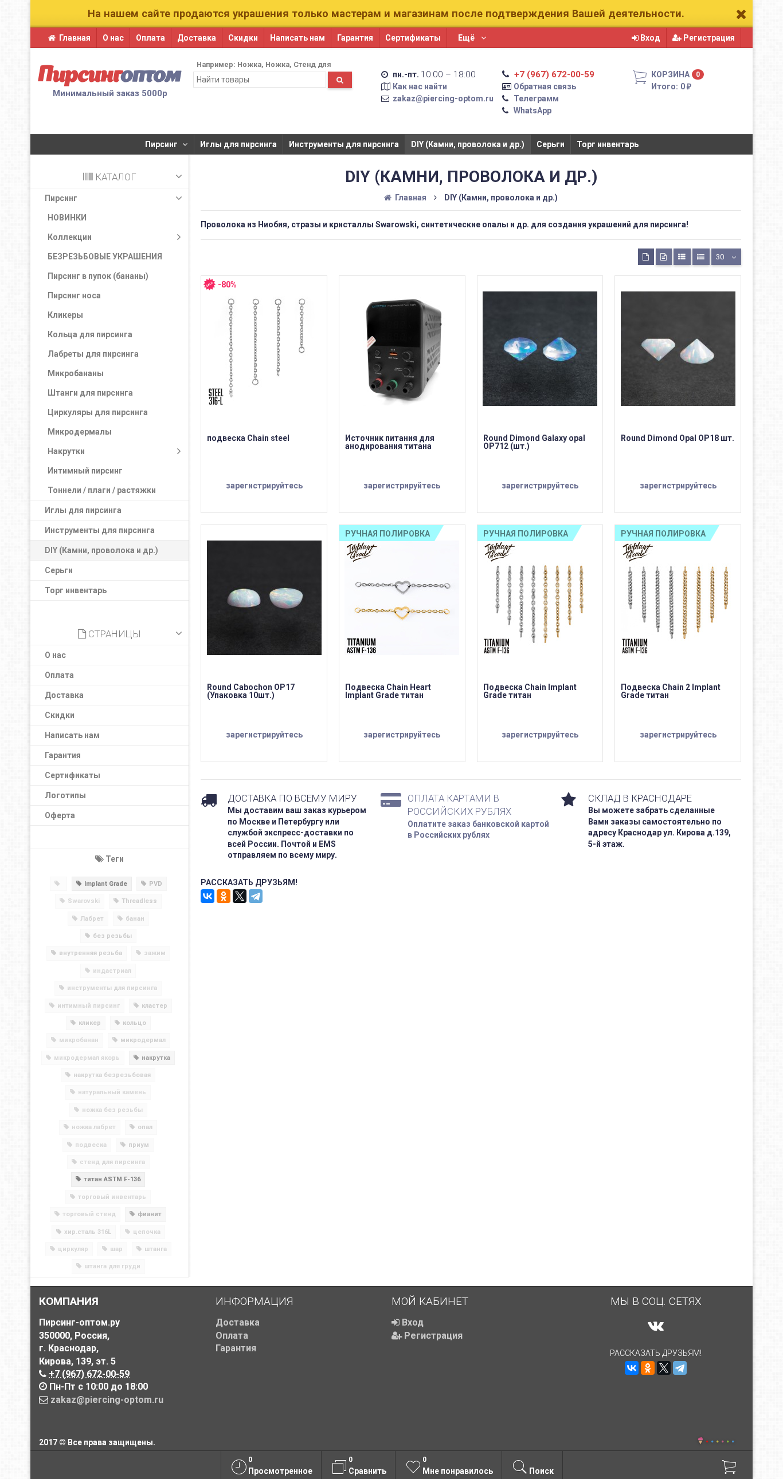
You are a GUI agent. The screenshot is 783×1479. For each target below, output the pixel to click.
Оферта (60, 815)
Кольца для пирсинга (90, 334)
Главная (75, 37)
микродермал (143, 1040)
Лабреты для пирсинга (93, 353)
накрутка (156, 1058)
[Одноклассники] (223, 896)
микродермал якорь (87, 1058)
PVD (155, 884)
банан (135, 918)
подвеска (91, 1145)
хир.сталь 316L (87, 1232)
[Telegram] (256, 896)
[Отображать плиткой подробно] (664, 257)
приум (138, 1145)
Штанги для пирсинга (90, 392)
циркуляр (73, 1249)
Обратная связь (545, 86)
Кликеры (65, 315)
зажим (155, 953)
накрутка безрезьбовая (112, 1075)
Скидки (243, 37)
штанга (155, 1249)
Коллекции (70, 237)
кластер (154, 1005)
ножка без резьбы (112, 1110)
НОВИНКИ (67, 217)
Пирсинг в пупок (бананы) (98, 276)
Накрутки (66, 451)
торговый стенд (89, 1214)
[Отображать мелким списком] (701, 257)
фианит (150, 1214)
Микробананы (76, 373)
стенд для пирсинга (112, 1162)
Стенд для (312, 64)
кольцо (134, 1023)
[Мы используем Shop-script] (719, 1440)
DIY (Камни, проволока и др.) (467, 144)
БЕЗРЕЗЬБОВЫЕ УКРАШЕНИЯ (105, 256)
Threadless (139, 901)
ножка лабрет (94, 1127)
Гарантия (355, 37)
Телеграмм (536, 98)
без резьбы (112, 936)
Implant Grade (105, 884)
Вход (649, 37)
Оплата (150, 37)
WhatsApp (532, 110)
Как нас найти (420, 86)
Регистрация (708, 37)
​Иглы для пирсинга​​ (238, 144)
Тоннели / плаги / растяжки (102, 490)
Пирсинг (161, 144)
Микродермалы (80, 431)
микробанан (79, 1040)
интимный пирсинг (88, 1005)
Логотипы (65, 795)
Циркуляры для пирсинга (98, 412)
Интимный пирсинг (85, 470)
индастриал (112, 971)
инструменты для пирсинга (112, 988)
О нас (113, 37)
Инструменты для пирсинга (344, 144)
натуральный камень (112, 1092)
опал (145, 1127)
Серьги (551, 144)
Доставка (196, 37)
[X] (239, 896)
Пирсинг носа (74, 295)
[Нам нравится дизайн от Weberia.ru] (700, 1442)
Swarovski (84, 901)
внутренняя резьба (90, 953)
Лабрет (92, 918)
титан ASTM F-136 (112, 1179)
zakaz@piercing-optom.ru (443, 98)
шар (116, 1249)
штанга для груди (112, 1266)
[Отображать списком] (682, 257)
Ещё (467, 37)
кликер (90, 1023)
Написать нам (297, 37)
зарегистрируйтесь (264, 485)
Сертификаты (413, 37)
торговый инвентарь (112, 1197)
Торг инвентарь (608, 144)
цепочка (146, 1232)
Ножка (249, 64)
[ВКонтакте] (207, 896)
